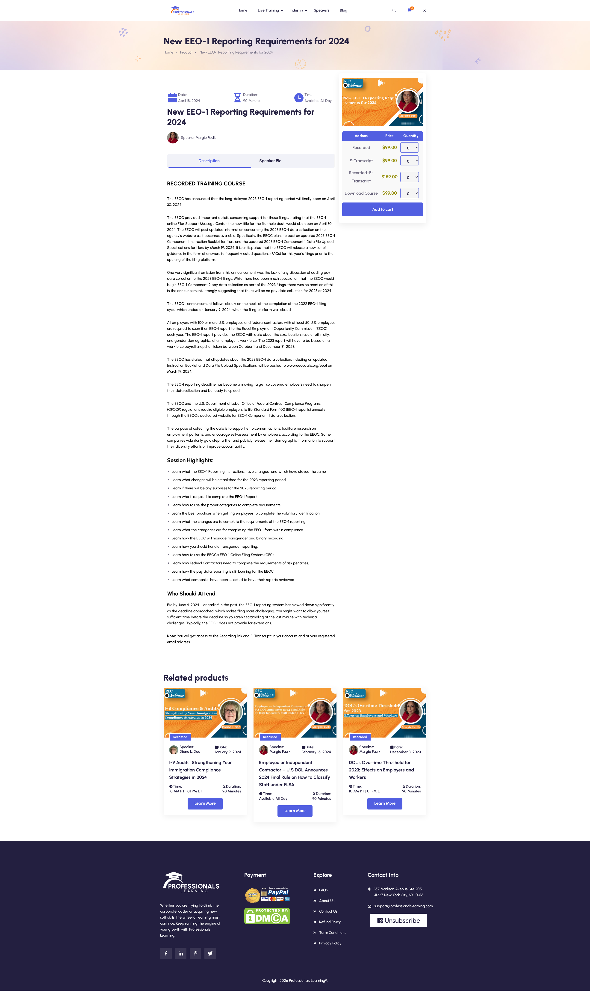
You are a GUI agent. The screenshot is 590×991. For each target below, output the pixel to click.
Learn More (205, 803)
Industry (296, 10)
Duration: (250, 94)
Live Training (268, 10)
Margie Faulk (205, 137)
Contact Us (328, 911)
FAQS (323, 890)
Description (209, 160)
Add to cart (382, 209)
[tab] (209, 161)
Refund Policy (330, 922)
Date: (182, 94)
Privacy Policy (330, 943)
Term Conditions (332, 932)
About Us (326, 901)
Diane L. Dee (190, 751)
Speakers (321, 10)
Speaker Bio (270, 160)
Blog (343, 10)
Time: (308, 94)
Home (242, 10)
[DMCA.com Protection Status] (267, 916)
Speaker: (188, 137)
